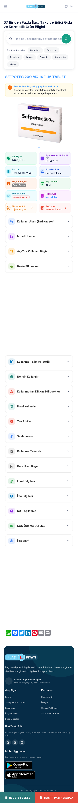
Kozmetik (10, 708)
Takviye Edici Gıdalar (15, 702)
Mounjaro (35, 50)
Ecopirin (44, 57)
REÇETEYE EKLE (19, 797)
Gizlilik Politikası (49, 708)
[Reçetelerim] (66, 6)
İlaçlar (8, 697)
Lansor (29, 57)
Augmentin (60, 57)
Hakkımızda (47, 697)
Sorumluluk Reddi (50, 713)
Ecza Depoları (12, 719)
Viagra (13, 64)
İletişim (44, 702)
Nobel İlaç (52, 197)
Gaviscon (52, 50)
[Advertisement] (39, 314)
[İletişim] (72, 6)
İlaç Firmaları (11, 713)
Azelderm (15, 57)
